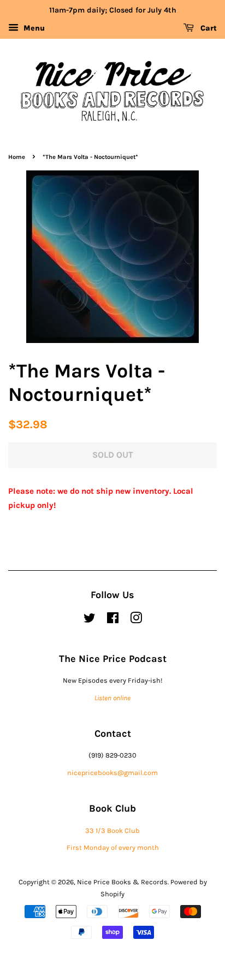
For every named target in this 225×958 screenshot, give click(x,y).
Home (16, 157)
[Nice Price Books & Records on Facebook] (112, 620)
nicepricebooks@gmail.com (112, 772)
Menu (33, 28)
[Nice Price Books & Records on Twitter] (90, 620)
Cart (207, 28)
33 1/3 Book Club (112, 830)
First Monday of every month (113, 847)
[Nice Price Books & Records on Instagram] (136, 620)
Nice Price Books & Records (122, 882)
